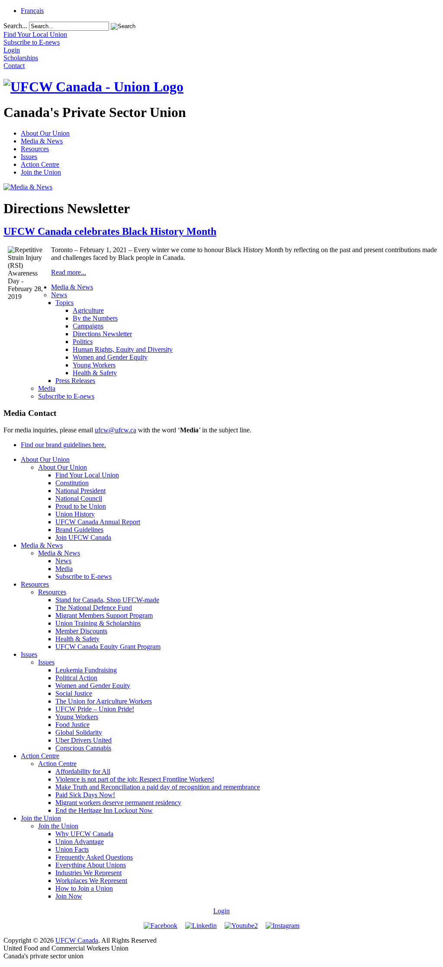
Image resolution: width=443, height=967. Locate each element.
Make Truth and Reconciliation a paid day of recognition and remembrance (157, 787)
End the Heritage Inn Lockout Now (104, 810)
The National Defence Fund (93, 607)
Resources (35, 149)
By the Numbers (95, 318)
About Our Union (45, 133)
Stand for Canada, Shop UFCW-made (107, 600)
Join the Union (41, 172)
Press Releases (75, 380)
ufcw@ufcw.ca (115, 430)
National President (80, 490)
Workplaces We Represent (91, 880)
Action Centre (40, 164)
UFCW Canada (76, 940)
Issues (29, 156)
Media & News (42, 141)
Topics (64, 302)
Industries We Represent (88, 872)
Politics (83, 341)
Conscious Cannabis (83, 748)
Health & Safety (95, 372)
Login (221, 911)
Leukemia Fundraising (86, 670)
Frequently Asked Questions (94, 857)
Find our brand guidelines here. (63, 444)
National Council (78, 498)
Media (46, 388)
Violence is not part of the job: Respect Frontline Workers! (134, 779)
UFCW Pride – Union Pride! (94, 709)
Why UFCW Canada (84, 833)
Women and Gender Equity (110, 357)
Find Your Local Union (87, 475)
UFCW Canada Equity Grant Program (108, 646)
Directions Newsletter (102, 333)
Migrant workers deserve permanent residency (118, 802)
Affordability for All (82, 771)
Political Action (76, 677)
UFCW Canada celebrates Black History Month (109, 231)
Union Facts (72, 849)
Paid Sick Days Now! (85, 794)
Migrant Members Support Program (104, 615)
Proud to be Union (80, 506)
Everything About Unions (90, 865)
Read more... (68, 272)
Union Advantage (79, 841)
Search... (15, 25)
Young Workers (94, 365)
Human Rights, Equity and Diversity (123, 349)
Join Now (68, 896)
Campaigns (88, 326)
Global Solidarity (78, 732)
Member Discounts (81, 631)
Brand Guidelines (79, 529)
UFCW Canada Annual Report (97, 522)
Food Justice (72, 724)
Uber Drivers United (83, 740)
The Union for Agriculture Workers (103, 701)
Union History (75, 514)
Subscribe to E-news (66, 396)
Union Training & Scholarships (98, 623)
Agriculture (88, 310)
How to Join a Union (84, 888)
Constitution (72, 483)
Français (32, 10)
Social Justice (73, 693)
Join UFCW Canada (83, 537)
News (59, 295)
